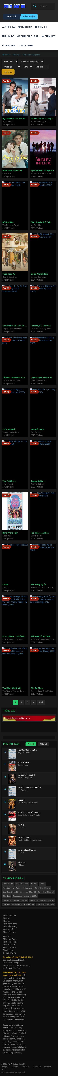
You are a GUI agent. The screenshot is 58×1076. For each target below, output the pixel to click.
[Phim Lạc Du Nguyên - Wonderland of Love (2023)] (15, 407)
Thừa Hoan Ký (8, 274)
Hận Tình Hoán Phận (40, 533)
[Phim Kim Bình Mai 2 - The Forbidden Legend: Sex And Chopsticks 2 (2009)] (13, 841)
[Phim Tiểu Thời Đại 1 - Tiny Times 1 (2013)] (15, 459)
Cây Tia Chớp (37, 688)
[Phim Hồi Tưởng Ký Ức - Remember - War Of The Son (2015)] (43, 563)
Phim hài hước (9, 932)
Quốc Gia (26, 27)
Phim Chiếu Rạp (29, 36)
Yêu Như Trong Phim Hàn (13, 377)
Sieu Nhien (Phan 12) (46, 892)
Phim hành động (10, 924)
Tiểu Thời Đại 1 (9, 481)
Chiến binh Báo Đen (11, 968)
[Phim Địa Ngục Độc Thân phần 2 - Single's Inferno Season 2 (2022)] (43, 149)
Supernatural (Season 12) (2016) (42, 900)
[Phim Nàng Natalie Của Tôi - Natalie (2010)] (13, 854)
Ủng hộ (5, 1067)
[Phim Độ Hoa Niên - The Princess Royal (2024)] (15, 200)
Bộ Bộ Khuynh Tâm (39, 274)
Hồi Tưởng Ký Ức (38, 585)
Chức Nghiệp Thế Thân (41, 222)
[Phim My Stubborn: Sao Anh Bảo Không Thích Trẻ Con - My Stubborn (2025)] (15, 97)
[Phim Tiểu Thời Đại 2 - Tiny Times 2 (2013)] (43, 407)
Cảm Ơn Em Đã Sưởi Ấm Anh (15, 326)
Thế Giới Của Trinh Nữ (27, 750)
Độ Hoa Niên (7, 222)
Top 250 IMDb (25, 45)
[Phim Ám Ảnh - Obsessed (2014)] (13, 829)
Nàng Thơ (22, 862)
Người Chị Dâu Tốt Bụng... (29, 812)
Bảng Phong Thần (10, 533)
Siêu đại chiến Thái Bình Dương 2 (17, 965)
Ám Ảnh (21, 825)
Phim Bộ (9, 36)
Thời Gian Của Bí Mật (11, 688)
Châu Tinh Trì (8, 884)
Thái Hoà (6, 904)
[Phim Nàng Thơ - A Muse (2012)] (13, 866)
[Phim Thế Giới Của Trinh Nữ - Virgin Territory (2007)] (13, 754)
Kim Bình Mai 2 (24, 837)
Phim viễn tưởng (10, 927)
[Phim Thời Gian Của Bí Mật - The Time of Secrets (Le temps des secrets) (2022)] (15, 666)
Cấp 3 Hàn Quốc (21, 884)
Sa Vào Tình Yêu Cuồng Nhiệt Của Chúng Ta (43, 119)
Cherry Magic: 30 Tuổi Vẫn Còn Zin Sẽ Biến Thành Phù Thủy (15, 636)
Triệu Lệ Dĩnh (29, 904)
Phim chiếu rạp (9, 915)
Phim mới (49, 36)
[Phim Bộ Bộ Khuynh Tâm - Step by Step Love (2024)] (43, 252)
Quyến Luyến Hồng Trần (41, 377)
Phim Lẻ (42, 27)
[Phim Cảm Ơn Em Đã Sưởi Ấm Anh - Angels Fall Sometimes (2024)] (15, 304)
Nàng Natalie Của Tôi (27, 850)
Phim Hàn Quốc (9, 939)
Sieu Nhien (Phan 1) (42, 888)
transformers (17, 904)
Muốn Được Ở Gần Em (12, 171)
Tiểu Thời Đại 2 (37, 429)
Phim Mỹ (6, 936)
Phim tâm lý (8, 929)
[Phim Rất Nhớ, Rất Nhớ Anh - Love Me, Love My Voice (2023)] (43, 304)
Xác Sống (50, 904)
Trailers (9, 45)
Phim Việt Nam (9, 947)
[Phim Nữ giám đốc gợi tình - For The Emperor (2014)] (13, 779)
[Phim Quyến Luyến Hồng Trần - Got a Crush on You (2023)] (43, 356)
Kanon (5, 585)
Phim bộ (43, 744)
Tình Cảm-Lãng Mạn (31, 55)
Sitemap (37, 1067)
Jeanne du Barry (38, 481)
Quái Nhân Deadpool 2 (13, 963)
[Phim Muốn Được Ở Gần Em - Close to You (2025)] (15, 149)
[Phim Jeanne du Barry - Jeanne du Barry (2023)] (43, 459)
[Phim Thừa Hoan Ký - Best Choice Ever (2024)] (15, 252)
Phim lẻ (31, 744)
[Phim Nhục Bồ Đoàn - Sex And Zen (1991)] (13, 766)
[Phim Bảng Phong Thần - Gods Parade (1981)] (15, 511)
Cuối (41, 702)
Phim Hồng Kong (10, 942)
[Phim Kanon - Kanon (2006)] (15, 563)
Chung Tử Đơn (9, 953)
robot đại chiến (27, 888)
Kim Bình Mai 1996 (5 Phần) (29, 787)
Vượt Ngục (41, 904)
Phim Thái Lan (9, 945)
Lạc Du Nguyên (9, 429)
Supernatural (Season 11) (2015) (15, 900)
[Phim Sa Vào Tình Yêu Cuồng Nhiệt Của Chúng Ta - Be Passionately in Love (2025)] (43, 97)
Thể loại (9, 27)
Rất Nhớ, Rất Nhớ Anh (41, 326)
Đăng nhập (29, 17)
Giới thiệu (26, 1067)
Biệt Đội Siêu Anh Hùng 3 (13, 960)
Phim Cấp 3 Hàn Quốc (11, 888)
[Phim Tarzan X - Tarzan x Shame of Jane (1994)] (13, 804)
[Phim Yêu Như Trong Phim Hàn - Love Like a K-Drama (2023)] (15, 356)
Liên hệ (15, 1067)
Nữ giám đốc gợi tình (26, 775)
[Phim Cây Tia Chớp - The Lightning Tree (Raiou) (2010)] (43, 666)
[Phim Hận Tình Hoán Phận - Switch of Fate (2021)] (43, 511)
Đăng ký (11, 17)
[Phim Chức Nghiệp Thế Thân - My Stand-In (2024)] (43, 200)
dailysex (47, 1067)
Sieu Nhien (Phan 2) (10, 892)
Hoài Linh (33, 884)
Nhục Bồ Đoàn (24, 762)
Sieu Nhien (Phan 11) (28, 892)
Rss (4, 1069)
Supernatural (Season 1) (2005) (25, 896)
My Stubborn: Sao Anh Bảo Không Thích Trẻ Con (15, 119)
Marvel (42, 884)
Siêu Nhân (7, 896)
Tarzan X (21, 800)
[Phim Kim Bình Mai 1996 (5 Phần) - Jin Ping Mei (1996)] (13, 791)
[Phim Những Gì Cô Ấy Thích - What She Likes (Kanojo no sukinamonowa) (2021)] (43, 614)
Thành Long (8, 950)
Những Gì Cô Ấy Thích (40, 636)
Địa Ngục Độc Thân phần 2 (42, 171)
